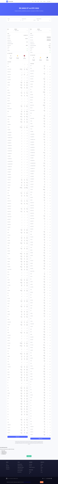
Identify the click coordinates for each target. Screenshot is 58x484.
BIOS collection (19, 472)
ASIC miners (30, 464)
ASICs (38, 1)
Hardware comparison (32, 467)
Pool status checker (20, 468)
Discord (51, 478)
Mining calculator (20, 464)
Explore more (17, 436)
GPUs (35, 1)
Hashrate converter (20, 465)
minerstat (9, 1)
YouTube (49, 478)
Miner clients (7, 467)
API (29, 473)
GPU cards (30, 465)
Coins (32, 1)
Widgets (30, 471)
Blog (41, 465)
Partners (42, 467)
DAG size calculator (20, 470)
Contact (44, 1)
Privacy (41, 472)
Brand (41, 468)
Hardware (15, 29)
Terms (41, 470)
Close (41, 482)
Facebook (45, 478)
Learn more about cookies (27, 482)
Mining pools (7, 468)
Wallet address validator (21, 467)
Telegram (47, 478)
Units (8, 29)
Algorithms (7, 465)
